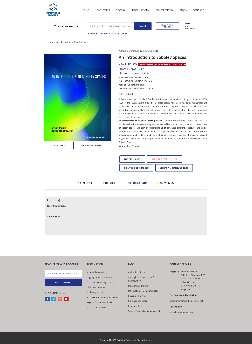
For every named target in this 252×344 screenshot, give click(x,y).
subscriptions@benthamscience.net (186, 300)
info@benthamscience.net (182, 312)
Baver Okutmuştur (135, 50)
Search (142, 26)
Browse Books (65, 26)
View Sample (60, 145)
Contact (198, 10)
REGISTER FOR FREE (63, 282)
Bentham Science (125, 340)
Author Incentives (136, 272)
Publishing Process (95, 292)
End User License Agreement (100, 282)
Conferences (164, 10)
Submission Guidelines (97, 307)
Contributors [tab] (136, 183)
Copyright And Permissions (99, 277)
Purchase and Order (137, 300)
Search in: (93, 33)
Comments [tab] (165, 183)
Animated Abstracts (96, 272)
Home (85, 10)
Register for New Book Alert (100, 302)
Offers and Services (96, 287)
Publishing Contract (137, 296)
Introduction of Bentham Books (143, 290)
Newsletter (102, 10)
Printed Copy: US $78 (136, 167)
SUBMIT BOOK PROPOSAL (167, 26)
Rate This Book (126, 94)
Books (120, 10)
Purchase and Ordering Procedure (103, 297)
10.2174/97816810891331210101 (139, 88)
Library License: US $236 (174, 167)
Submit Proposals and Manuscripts (144, 311)
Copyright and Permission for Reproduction (142, 279)
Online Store (189, 29)
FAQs (182, 10)
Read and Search (136, 306)
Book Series (121, 33)
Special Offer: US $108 (164, 159)
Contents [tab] (86, 183)
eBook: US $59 (132, 159)
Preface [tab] (109, 183)
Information (139, 10)
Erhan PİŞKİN (151, 50)
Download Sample (91, 145)
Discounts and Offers (138, 285)
